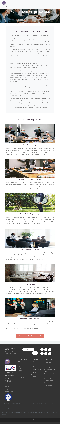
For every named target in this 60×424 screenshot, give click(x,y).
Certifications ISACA (22, 360)
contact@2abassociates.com (10, 389)
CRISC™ (20, 368)
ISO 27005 (34, 379)
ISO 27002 (34, 374)
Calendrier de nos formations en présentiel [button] (30, 336)
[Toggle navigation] (7, 6)
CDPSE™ (20, 373)
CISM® (20, 366)
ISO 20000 (34, 376)
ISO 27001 (34, 372)
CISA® (20, 364)
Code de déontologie (49, 380)
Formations (13, 24)
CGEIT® (20, 370)
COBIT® (20, 375)
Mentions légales (49, 378)
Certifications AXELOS (35, 360)
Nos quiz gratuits (49, 367)
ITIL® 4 (33, 364)
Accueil (6, 24)
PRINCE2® (34, 366)
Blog (46, 383)
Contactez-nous (49, 385)
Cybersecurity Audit (22, 377)
